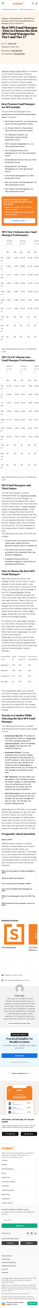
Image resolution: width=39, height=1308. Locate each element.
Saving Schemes (16, 18)
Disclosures (6, 1259)
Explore (4, 1164)
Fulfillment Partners (9, 1266)
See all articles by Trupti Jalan (19, 1023)
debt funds (23, 632)
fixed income (25, 765)
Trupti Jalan (12, 44)
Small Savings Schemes (27, 9)
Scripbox (5, 18)
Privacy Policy (7, 1256)
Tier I (25, 812)
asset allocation (18, 592)
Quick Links (6, 1177)
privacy (15, 1062)
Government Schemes (10, 9)
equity (24, 621)
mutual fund (31, 738)
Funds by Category (8, 1181)
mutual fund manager (28, 496)
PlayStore (29, 1243)
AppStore (10, 1243)
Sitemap (5, 1272)
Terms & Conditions (9, 1262)
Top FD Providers (8, 1190)
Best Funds (6, 1194)
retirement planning (12, 743)
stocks (24, 506)
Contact (4, 1160)
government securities (19, 509)
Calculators (6, 1199)
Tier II (33, 812)
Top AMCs (5, 1186)
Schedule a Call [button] (18, 221)
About (4, 1173)
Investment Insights (19, 1034)
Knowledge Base (8, 1169)
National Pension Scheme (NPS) (14, 71)
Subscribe (20, 1226)
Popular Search (7, 1203)
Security (5, 1269)
